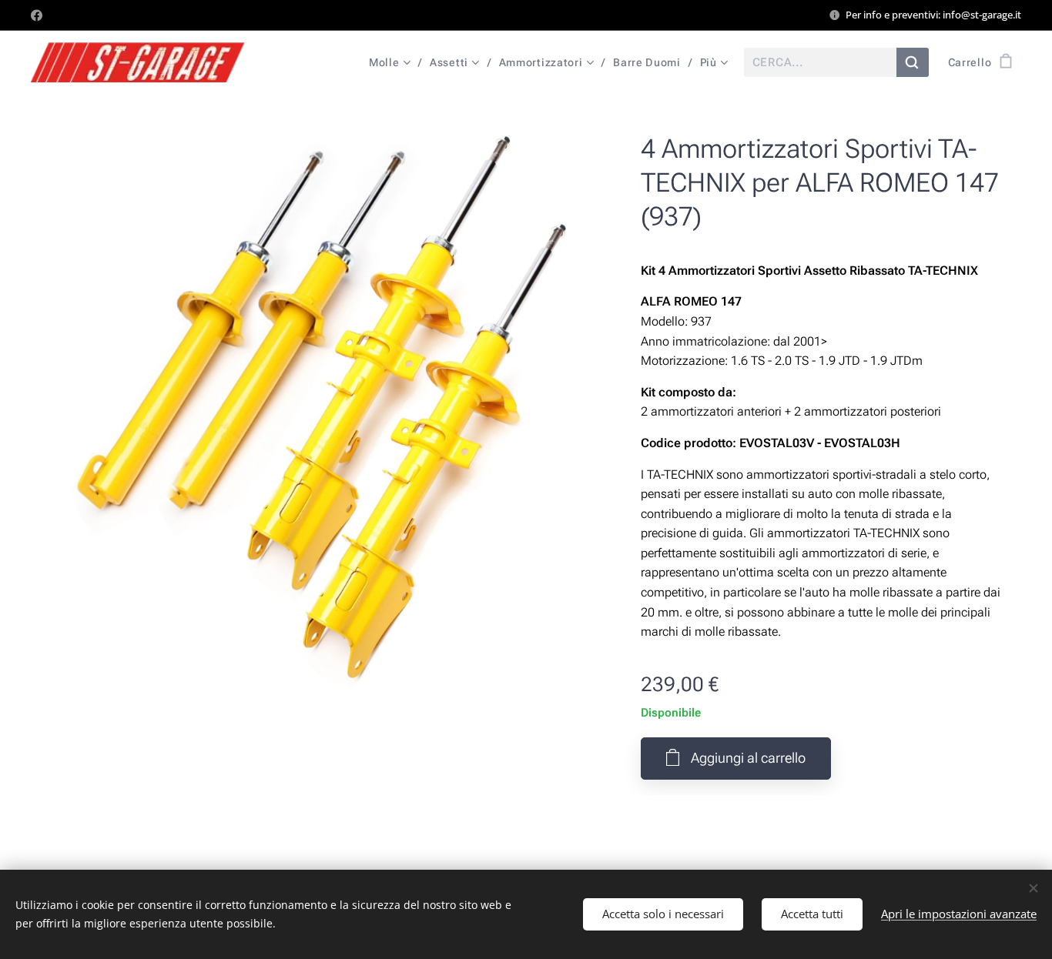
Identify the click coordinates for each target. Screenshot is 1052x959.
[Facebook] (36, 15)
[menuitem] (393, 62)
